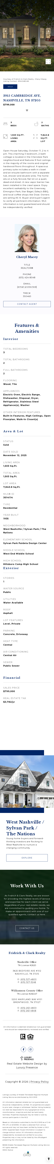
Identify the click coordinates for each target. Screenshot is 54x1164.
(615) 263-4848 (28, 1011)
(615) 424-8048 (27, 277)
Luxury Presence (27, 1067)
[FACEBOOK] (23, 1049)
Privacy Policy (40, 1081)
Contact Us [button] (27, 928)
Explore (27, 858)
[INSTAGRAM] (30, 1049)
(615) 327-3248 (28, 982)
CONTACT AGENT (27, 304)
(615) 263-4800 (28, 1008)
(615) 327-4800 (28, 979)
